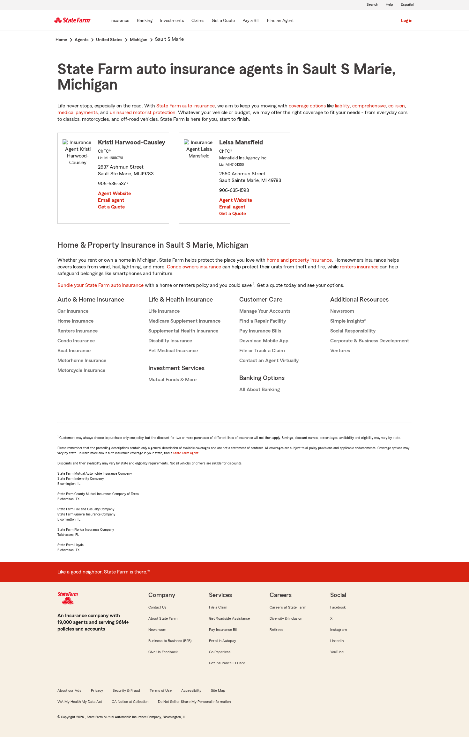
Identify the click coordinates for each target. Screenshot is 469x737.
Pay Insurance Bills (260, 330)
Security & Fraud (126, 690)
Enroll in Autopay (222, 641)
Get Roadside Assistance (229, 618)
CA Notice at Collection (130, 702)
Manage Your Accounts (264, 311)
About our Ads (69, 690)
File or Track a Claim (262, 350)
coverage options (307, 105)
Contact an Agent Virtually (269, 360)
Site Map (218, 690)
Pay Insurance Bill (223, 629)
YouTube (337, 652)
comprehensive (369, 105)
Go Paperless (220, 652)
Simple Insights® (348, 321)
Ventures (340, 350)
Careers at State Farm (288, 607)
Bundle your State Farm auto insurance (100, 285)
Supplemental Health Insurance (183, 330)
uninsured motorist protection (142, 112)
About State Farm (162, 618)
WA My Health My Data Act (79, 702)
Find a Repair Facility (262, 321)
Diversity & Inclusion (286, 618)
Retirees (276, 629)
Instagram (338, 629)
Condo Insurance (76, 340)
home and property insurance (299, 260)
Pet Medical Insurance (173, 350)
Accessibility (191, 690)
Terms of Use (161, 690)
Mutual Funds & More (172, 379)
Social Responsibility (353, 330)
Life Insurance (164, 311)
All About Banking (259, 389)
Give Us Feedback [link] (163, 652)
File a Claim (218, 607)
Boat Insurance (74, 350)
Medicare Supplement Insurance (184, 321)
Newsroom (342, 311)
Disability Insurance (170, 340)
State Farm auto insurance (185, 105)
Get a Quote (111, 206)
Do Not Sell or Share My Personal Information (194, 702)
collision (396, 105)
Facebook (338, 607)
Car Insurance (72, 311)
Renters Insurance (77, 330)
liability (342, 105)
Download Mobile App (263, 340)
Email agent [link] (111, 200)
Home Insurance (75, 321)
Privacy (97, 690)
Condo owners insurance (194, 266)
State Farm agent (185, 453)
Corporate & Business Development (369, 340)
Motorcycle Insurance (81, 370)
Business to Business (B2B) (169, 641)
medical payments (77, 112)
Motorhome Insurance (81, 360)
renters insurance (359, 266)
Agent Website (114, 193)
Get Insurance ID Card (227, 663)
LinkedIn (337, 641)
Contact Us (157, 607)
